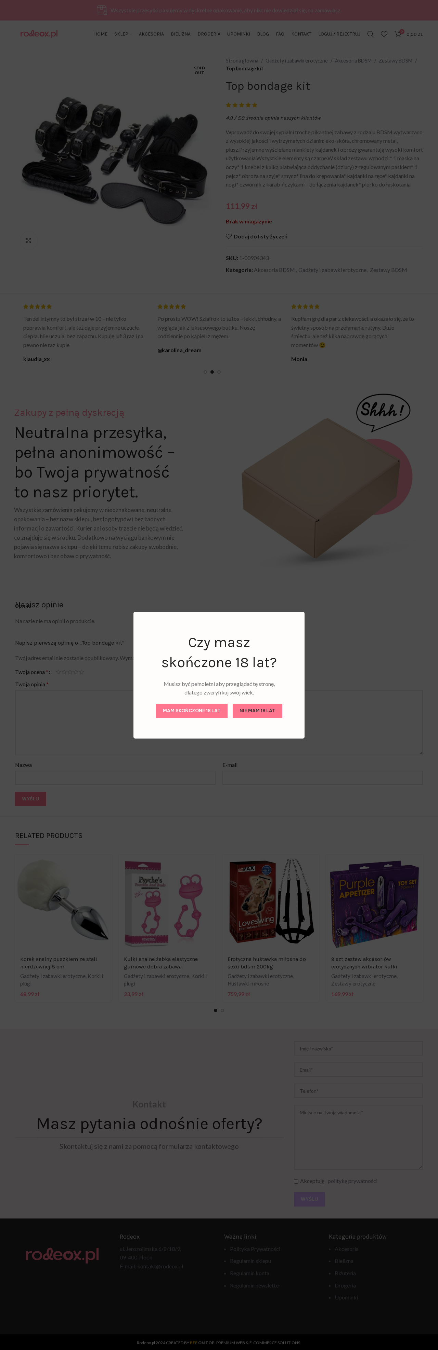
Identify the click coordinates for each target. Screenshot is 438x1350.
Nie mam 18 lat (257, 710)
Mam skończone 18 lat (192, 710)
